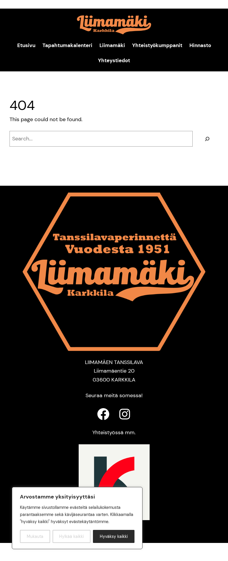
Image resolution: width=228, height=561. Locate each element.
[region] (77, 518)
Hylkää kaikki (71, 536)
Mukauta (35, 536)
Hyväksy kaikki (114, 536)
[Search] (207, 139)
